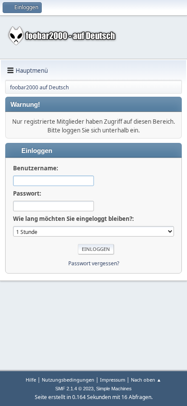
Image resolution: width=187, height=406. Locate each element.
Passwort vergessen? (93, 263)
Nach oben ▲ (146, 379)
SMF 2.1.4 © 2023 (74, 388)
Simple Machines (114, 388)
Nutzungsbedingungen (68, 379)
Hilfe (31, 379)
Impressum (112, 379)
